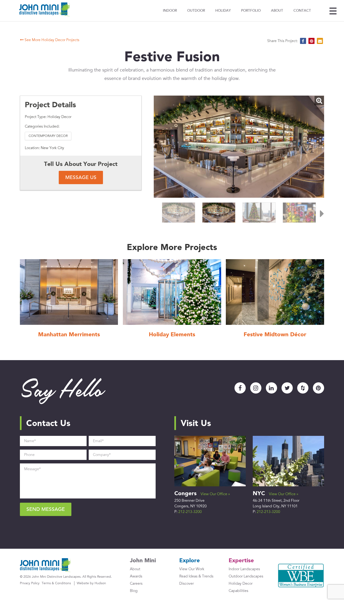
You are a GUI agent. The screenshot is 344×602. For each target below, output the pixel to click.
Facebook (240, 388)
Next (319, 212)
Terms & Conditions (56, 583)
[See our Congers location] (210, 461)
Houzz (302, 388)
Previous (158, 212)
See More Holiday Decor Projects (51, 40)
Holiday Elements (172, 335)
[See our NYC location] (288, 461)
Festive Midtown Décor (275, 335)
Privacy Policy (30, 583)
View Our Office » (215, 494)
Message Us (80, 177)
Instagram (255, 388)
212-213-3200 (190, 511)
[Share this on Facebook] (303, 41)
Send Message (45, 509)
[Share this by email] (320, 41)
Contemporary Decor (48, 136)
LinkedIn (271, 388)
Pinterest (318, 388)
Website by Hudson (91, 583)
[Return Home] (44, 9)
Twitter (287, 388)
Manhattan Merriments (69, 335)
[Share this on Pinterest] (311, 41)
